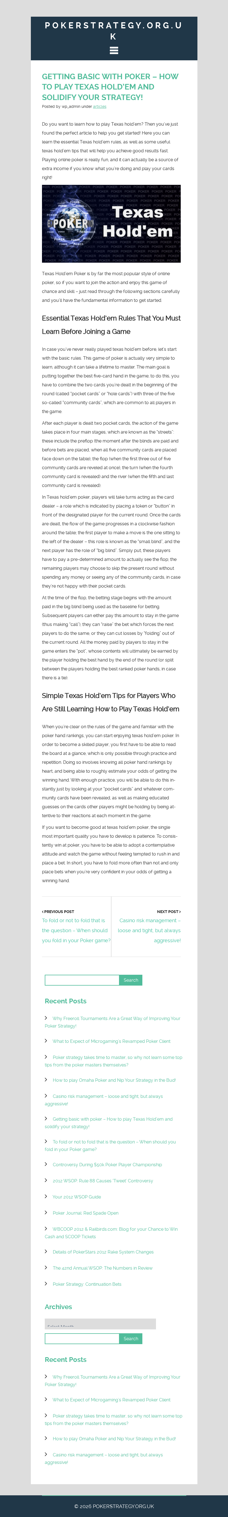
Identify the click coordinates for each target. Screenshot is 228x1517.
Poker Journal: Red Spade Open (85, 1213)
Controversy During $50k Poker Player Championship (107, 1164)
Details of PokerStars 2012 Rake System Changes (103, 1252)
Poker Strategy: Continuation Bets (87, 1284)
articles (99, 106)
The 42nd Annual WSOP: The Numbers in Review (103, 1268)
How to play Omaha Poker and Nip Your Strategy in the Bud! (114, 1080)
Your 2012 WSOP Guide (77, 1197)
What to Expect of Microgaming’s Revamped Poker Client (111, 1041)
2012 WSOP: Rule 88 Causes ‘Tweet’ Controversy (103, 1180)
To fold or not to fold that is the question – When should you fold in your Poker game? (76, 930)
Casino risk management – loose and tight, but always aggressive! (149, 930)
